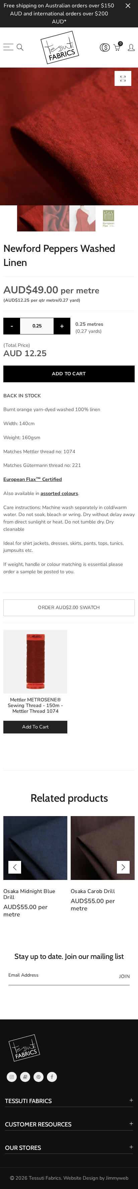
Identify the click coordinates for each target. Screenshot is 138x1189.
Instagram (12, 1077)
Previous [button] (14, 867)
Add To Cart (35, 726)
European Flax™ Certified (32, 479)
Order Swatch (69, 607)
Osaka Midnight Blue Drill (29, 894)
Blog (25, 1077)
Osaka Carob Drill (93, 891)
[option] (69, 136)
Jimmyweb (117, 1178)
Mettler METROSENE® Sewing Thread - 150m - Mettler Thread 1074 (35, 705)
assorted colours (59, 493)
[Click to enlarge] (123, 78)
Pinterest (38, 1077)
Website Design (80, 1178)
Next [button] (123, 867)
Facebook (52, 1077)
